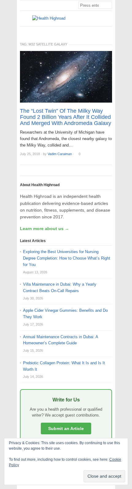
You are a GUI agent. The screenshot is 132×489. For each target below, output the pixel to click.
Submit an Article (66, 428)
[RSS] (108, 32)
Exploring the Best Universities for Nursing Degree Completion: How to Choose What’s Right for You (66, 258)
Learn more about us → (44, 228)
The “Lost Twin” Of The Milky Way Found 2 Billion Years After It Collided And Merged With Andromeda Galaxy (65, 117)
